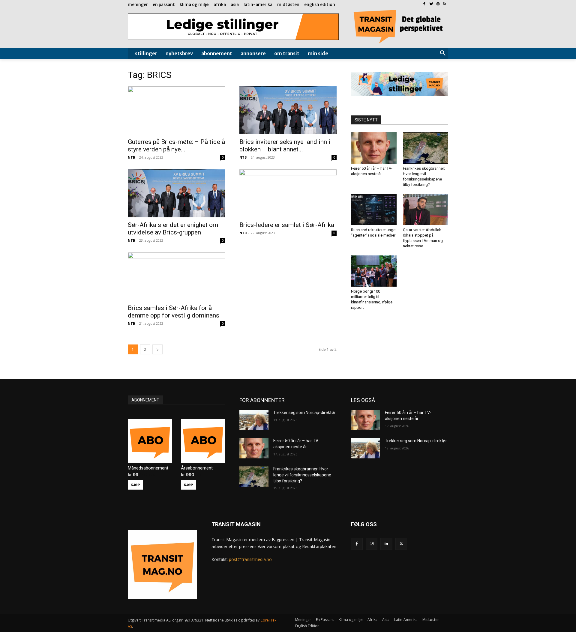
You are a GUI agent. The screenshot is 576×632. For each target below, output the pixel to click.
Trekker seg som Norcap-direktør (304, 412)
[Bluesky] (431, 4)
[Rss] (444, 4)
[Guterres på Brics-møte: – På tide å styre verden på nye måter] (176, 110)
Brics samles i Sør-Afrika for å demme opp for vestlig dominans (173, 311)
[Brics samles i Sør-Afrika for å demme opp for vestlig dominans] (176, 276)
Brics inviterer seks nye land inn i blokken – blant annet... (284, 145)
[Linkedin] (386, 544)
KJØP (135, 485)
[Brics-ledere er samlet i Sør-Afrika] (288, 193)
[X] (401, 544)
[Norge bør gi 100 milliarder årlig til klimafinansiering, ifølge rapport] (374, 271)
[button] (442, 53)
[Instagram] (437, 4)
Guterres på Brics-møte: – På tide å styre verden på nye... (176, 145)
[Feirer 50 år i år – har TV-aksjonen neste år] (374, 147)
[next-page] (157, 349)
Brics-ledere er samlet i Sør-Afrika (286, 224)
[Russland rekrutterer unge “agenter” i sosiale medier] (374, 209)
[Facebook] (424, 4)
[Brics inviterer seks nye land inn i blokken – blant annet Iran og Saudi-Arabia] (288, 110)
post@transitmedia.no (250, 559)
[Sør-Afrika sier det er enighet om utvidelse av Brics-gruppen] (176, 193)
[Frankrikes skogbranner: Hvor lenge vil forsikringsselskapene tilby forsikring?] (425, 147)
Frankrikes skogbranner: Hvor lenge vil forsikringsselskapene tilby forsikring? (302, 475)
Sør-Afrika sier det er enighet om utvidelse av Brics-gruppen (173, 228)
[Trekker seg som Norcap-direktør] (253, 420)
